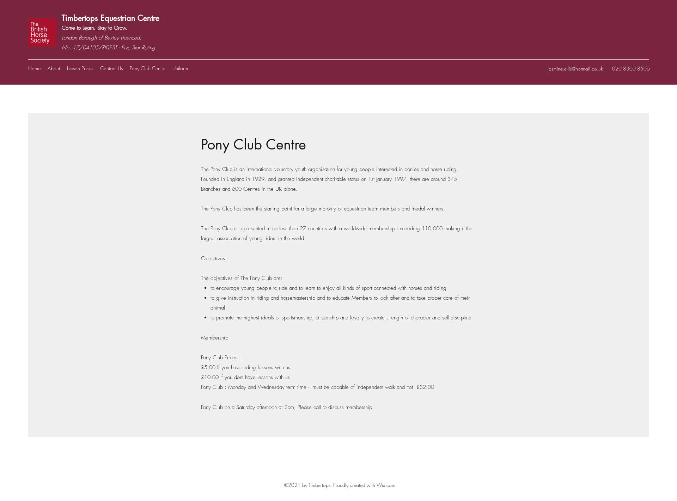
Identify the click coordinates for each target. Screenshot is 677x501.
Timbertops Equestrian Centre (112, 18)
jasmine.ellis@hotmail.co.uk (575, 68)
